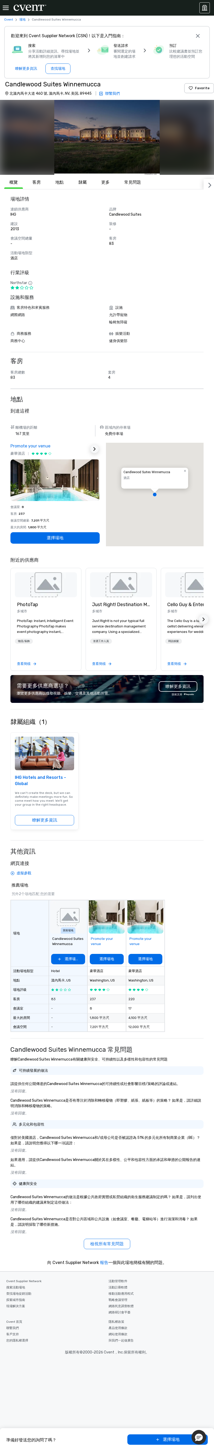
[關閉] (198, 36)
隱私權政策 (116, 1322)
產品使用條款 (118, 1328)
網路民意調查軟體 (121, 1306)
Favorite (202, 88)
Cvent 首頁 (14, 1322)
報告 (104, 1262)
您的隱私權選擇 (17, 1340)
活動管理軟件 (118, 1281)
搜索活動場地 (15, 1287)
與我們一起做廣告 (121, 1340)
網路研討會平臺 (119, 1312)
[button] (107, 137)
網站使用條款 (118, 1334)
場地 (22, 19)
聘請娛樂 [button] (173, 641)
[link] (46, 584)
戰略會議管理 (118, 1300)
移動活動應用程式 (121, 1293)
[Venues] (204, 7)
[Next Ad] (94, 449)
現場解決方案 (15, 1306)
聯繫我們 (12, 1328)
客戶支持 (12, 1334)
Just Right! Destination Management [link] (121, 604)
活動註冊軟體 (118, 1287)
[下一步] (209, 184)
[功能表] (5, 8)
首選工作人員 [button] (101, 641)
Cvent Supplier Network (23, 1281)
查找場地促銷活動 (18, 1293)
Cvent (8, 19)
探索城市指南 (15, 1300)
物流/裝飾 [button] (24, 641)
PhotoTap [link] (27, 604)
